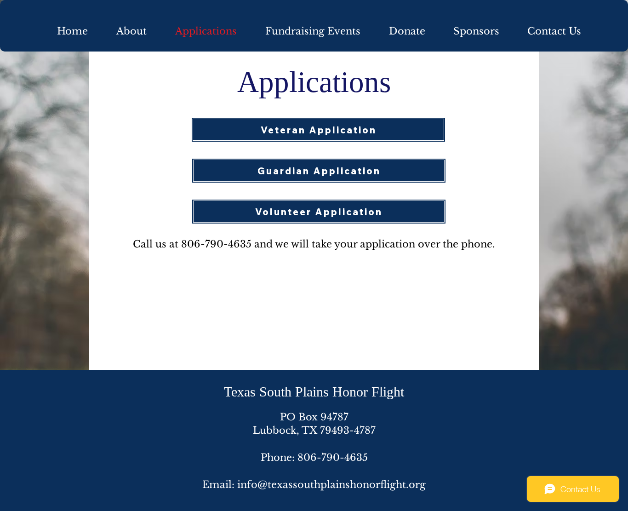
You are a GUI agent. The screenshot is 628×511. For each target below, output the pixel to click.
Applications (314, 81)
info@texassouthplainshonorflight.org (331, 485)
